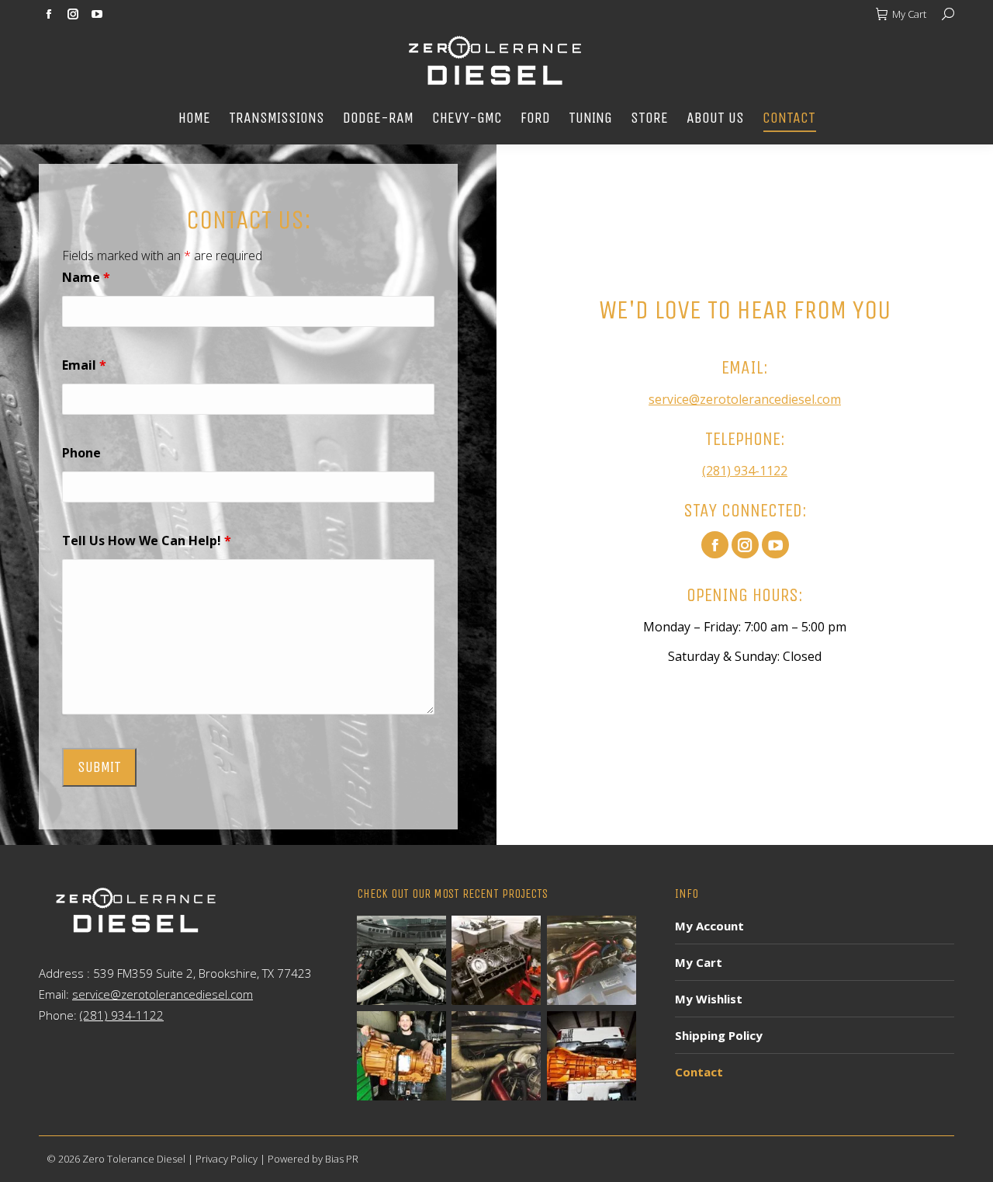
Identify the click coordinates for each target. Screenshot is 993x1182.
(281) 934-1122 (744, 470)
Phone (81, 452)
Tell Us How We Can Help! (146, 540)
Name (86, 277)
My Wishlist (708, 998)
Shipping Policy (719, 1035)
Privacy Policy (226, 1159)
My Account (709, 925)
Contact (699, 1071)
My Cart (909, 14)
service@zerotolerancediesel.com (745, 399)
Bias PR (341, 1159)
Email (84, 365)
